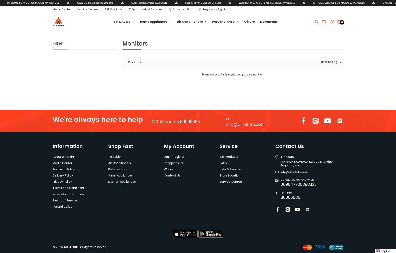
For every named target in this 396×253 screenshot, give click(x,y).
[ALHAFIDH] (67, 22)
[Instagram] (315, 121)
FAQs (131, 9)
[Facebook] (303, 121)
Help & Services (152, 9)
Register (208, 9)
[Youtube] (327, 121)
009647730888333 (298, 184)
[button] (385, 251)
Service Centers (88, 9)
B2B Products (113, 9)
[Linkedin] (339, 121)
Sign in (222, 9)
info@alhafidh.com (245, 124)
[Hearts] (324, 22)
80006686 (290, 197)
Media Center (62, 9)
